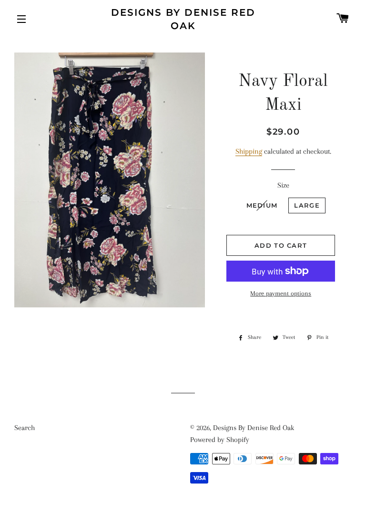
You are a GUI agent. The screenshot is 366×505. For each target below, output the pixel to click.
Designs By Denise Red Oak (183, 19)
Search (24, 427)
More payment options (280, 293)
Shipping (248, 151)
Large (307, 205)
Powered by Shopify (219, 439)
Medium (262, 205)
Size (283, 185)
